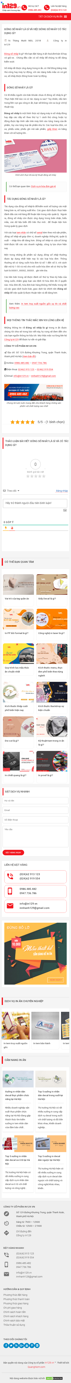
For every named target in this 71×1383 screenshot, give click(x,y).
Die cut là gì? (12, 740)
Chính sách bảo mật (14, 1320)
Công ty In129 (11, 339)
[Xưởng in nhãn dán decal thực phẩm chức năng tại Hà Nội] (18, 1079)
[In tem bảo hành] (45, 1026)
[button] (50, 16)
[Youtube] (26, 1345)
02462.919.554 (45, 369)
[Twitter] (11, 1345)
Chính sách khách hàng (15, 1316)
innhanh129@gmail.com (43, 375)
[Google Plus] (21, 1345)
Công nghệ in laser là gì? (51, 633)
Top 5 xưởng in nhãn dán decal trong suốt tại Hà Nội (50, 1095)
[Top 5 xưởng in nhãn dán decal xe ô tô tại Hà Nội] (18, 1143)
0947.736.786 (39, 362)
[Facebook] (6, 1345)
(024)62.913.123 (59, 10)
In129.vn (49, 1362)
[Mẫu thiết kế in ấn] (35, 954)
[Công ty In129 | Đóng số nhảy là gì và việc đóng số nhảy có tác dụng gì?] (11, 6)
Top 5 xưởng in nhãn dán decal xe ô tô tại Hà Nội (17, 1160)
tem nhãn (21, 232)
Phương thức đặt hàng (15, 1295)
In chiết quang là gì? (15, 775)
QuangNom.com (36, 1367)
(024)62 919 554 (30, 878)
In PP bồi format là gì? (16, 633)
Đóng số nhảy (11, 53)
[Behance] (37, 1345)
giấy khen (52, 129)
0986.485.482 (34, 10)
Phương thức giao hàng (15, 1303)
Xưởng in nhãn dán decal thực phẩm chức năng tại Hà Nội (17, 1095)
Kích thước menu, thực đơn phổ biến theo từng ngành (50, 671)
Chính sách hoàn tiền (14, 1312)
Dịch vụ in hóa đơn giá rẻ (43, 186)
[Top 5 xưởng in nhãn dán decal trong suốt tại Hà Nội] (50, 1079)
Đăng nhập (62, 490)
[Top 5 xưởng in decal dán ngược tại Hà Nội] (50, 1143)
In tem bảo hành (41, 1043)
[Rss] (16, 1345)
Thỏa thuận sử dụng (14, 1324)
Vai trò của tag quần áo (17, 598)
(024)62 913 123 (30, 874)
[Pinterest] (31, 1345)
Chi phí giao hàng (12, 1307)
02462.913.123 (26, 369)
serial (39, 232)
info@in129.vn (21, 375)
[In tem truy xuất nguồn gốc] (16, 1026)
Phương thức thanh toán (16, 1299)
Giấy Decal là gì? (47, 598)
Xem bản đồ (29, 356)
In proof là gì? (45, 775)
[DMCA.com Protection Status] (54, 1378)
